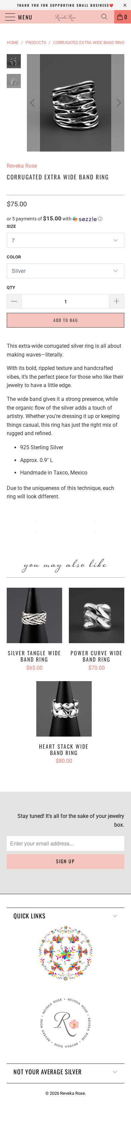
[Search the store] (107, 17)
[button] (65, 218)
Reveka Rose (72, 1093)
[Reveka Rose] (65, 17)
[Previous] (33, 103)
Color (14, 256)
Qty (11, 287)
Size (11, 226)
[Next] (118, 103)
